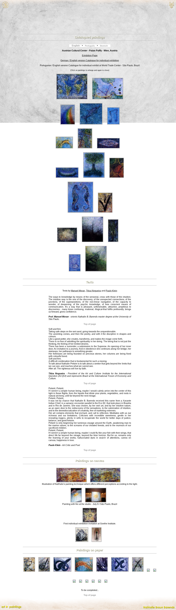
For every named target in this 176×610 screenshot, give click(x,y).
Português (90, 46)
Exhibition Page (89, 55)
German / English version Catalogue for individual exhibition (90, 60)
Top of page (90, 324)
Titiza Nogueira (93, 291)
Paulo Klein (111, 291)
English (76, 45)
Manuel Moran (78, 291)
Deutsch (104, 46)
